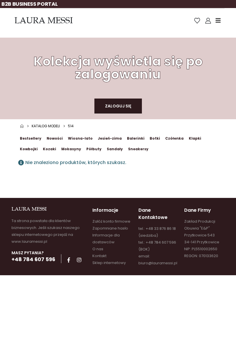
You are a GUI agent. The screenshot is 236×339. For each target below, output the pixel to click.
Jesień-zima (110, 138)
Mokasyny (71, 149)
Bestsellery (30, 138)
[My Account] (208, 20)
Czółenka (174, 138)
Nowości (55, 138)
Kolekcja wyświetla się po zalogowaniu (118, 67)
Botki (155, 138)
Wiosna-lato (80, 138)
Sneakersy (138, 149)
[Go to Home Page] (22, 126)
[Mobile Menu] (220, 20)
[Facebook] (68, 260)
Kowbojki (29, 149)
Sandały (115, 149)
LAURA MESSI (43, 20)
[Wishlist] (197, 20)
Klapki (195, 138)
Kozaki (49, 149)
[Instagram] (79, 260)
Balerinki (135, 138)
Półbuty (94, 149)
